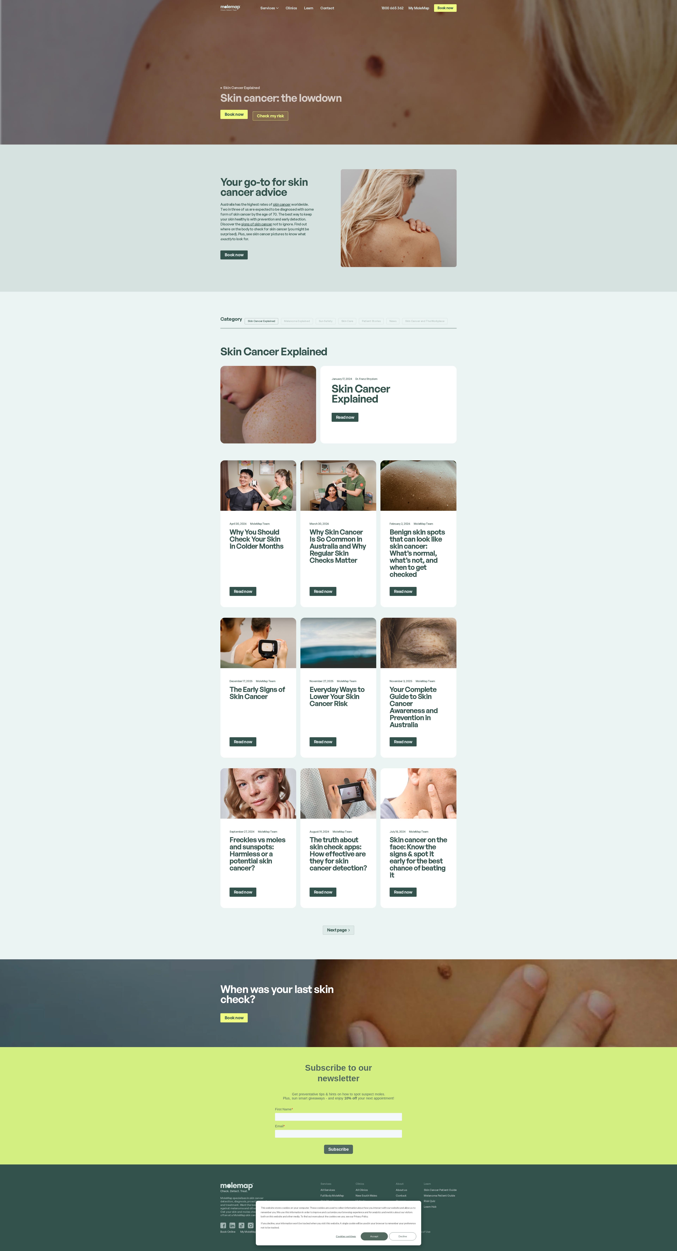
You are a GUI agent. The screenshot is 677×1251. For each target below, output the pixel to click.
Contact (401, 1195)
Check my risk (270, 115)
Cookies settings (346, 1236)
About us (401, 1189)
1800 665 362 (392, 8)
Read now (345, 417)
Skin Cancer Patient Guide (440, 1189)
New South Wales (366, 1195)
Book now (445, 8)
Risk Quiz (429, 1201)
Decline (403, 1236)
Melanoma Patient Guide (439, 1195)
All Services (328, 1189)
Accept (374, 1236)
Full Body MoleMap (332, 1195)
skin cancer (282, 204)
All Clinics (362, 1189)
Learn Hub (430, 1206)
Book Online (227, 1231)
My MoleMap (418, 8)
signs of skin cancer (256, 224)
